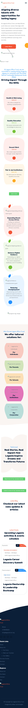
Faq (1, 680)
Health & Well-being (14, 98)
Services (2, 661)
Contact (2, 664)
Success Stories (4, 658)
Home (1, 644)
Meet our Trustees (8, 653)
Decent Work (14, 147)
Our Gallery (6, 656)
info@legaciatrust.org (8, 632)
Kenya (4, 627)
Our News (2, 674)
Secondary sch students (10, 550)
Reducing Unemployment (14, 289)
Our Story (6, 650)
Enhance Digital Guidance (14, 254)
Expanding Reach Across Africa (13, 219)
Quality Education (14, 121)
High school (7, 575)
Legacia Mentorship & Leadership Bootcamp (13, 587)
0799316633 (5, 630)
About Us (2, 647)
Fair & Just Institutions (14, 170)
